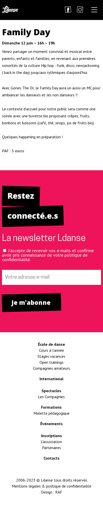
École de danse (51, 344)
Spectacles (51, 390)
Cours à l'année (51, 350)
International (52, 378)
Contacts (52, 458)
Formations (51, 407)
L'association (51, 441)
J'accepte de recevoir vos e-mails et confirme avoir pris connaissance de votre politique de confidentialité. (48, 255)
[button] (94, 10)
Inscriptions (51, 435)
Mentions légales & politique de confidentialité (51, 486)
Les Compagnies (51, 396)
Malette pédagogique (52, 413)
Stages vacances (51, 356)
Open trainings (52, 362)
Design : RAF (51, 492)
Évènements (51, 423)
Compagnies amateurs (51, 368)
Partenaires (51, 447)
